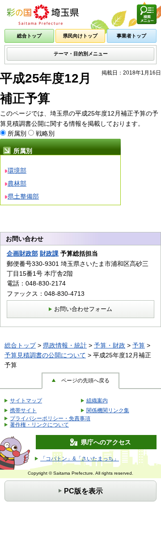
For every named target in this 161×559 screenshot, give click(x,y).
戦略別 (45, 133)
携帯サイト (23, 410)
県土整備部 (23, 196)
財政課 (49, 253)
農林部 (17, 183)
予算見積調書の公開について (45, 355)
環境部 (17, 170)
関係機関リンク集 (107, 410)
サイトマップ (26, 401)
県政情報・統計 (65, 345)
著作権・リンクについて (39, 425)
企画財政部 (22, 253)
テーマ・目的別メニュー (81, 53)
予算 (138, 345)
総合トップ (20, 345)
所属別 (17, 133)
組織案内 (97, 401)
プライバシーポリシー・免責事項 (50, 418)
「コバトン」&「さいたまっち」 (79, 458)
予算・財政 (109, 345)
